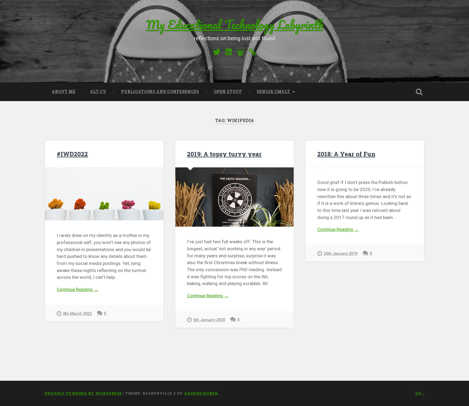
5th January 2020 (209, 320)
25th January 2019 (340, 253)
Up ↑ (419, 393)
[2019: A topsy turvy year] (234, 197)
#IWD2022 (72, 154)
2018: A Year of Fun (346, 154)
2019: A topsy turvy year (224, 154)
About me (63, 91)
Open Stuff (228, 91)
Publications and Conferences (160, 91)
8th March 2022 (77, 313)
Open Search (419, 92)
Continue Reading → (77, 289)
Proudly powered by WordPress (83, 393)
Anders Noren (201, 393)
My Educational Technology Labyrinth (234, 24)
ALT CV (98, 91)
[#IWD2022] (104, 193)
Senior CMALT (273, 91)
